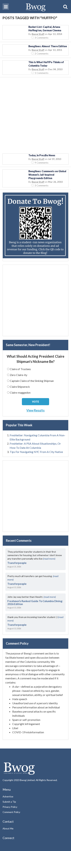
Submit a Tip (9, 801)
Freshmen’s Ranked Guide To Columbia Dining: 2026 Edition (35, 602)
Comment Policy (11, 812)
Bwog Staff (38, 33)
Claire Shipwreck (20, 386)
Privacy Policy (10, 806)
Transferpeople (17, 562)
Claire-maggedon (20, 392)
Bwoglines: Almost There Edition (47, 46)
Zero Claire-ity (18, 374)
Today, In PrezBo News (41, 155)
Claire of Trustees (20, 369)
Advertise (8, 796)
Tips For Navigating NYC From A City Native (36, 451)
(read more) (49, 558)
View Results (35, 410)
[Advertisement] (35, 115)
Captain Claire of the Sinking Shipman (32, 380)
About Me (8, 828)
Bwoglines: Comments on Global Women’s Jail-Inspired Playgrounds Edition (47, 175)
